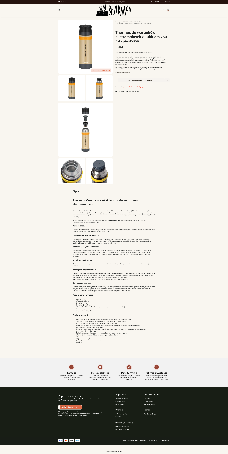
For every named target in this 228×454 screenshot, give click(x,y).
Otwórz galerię (103, 70)
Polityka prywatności (122, 429)
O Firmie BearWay (121, 414)
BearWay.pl (118, 22)
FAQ (151, 2)
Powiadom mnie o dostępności (142, 80)
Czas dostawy (148, 401)
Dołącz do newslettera (70, 407)
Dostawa (147, 399)
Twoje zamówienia (121, 399)
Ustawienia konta (121, 401)
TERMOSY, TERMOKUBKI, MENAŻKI (132, 22)
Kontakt (118, 417)
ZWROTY (166, 2)
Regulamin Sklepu (150, 414)
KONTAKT (158, 2)
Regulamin (165, 440)
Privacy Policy (153, 440)
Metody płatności (149, 404)
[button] (71, 10)
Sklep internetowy (113, 451)
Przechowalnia (120, 404)
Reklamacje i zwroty (122, 426)
